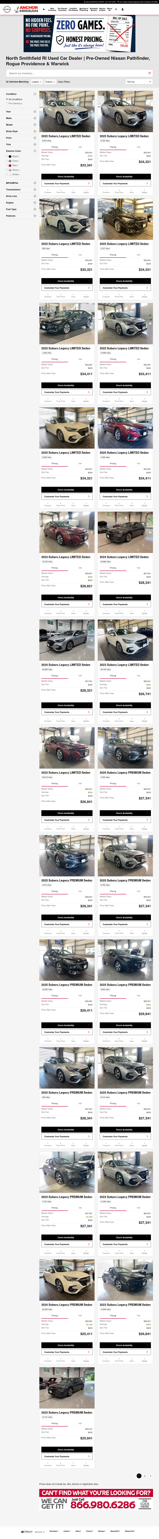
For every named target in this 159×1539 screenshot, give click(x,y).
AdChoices (38, 1532)
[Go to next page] (150, 1475)
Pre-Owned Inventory (62, 9)
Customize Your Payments (56, 183)
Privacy (89, 1531)
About (78, 1531)
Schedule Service (94, 9)
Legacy (35, 81)
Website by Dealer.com (27, 1532)
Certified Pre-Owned (73, 9)
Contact (66, 1531)
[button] (67, 141)
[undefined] (96, 1499)
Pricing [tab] (55, 146)
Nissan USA (129, 1531)
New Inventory (52, 9)
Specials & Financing (83, 9)
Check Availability (66, 176)
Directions (53, 1531)
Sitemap (101, 1531)
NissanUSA (114, 1531)
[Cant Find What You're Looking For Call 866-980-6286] (96, 1499)
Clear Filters (64, 81)
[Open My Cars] (122, 9)
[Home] (7, 9)
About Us (109, 9)
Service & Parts (102, 9)
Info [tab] (80, 146)
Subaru (49, 81)
